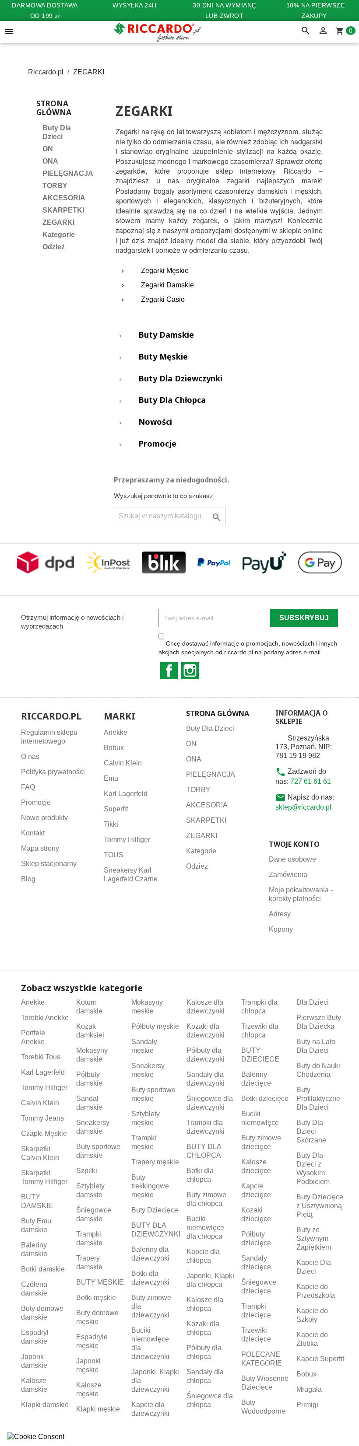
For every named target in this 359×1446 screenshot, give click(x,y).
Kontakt (33, 833)
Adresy (280, 914)
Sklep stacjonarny (49, 863)
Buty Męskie (163, 357)
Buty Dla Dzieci (56, 132)
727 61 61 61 (310, 781)
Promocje (157, 444)
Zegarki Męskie (165, 270)
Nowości (155, 422)
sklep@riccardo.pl (303, 807)
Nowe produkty (44, 817)
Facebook (169, 670)
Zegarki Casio (163, 299)
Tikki (111, 824)
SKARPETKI (63, 210)
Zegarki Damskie (167, 285)
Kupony (281, 929)
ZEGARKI (58, 222)
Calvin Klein (123, 763)
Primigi (307, 1404)
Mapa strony (40, 848)
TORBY (54, 185)
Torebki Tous (40, 1057)
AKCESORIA (63, 198)
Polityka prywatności (53, 771)
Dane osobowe (292, 859)
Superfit (116, 809)
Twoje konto (294, 844)
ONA (50, 161)
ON (47, 149)
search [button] (305, 31)
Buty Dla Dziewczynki (180, 378)
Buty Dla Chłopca (172, 400)
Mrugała (309, 1389)
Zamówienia (288, 874)
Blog (28, 879)
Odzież (53, 247)
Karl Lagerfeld (126, 793)
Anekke (115, 732)
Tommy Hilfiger (127, 839)
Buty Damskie (166, 335)
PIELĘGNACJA (66, 173)
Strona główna (53, 107)
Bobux (114, 747)
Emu (111, 778)
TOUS (113, 855)
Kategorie (58, 234)
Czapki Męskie (44, 1133)
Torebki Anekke (45, 1017)
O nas (30, 756)
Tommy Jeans (42, 1118)
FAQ (28, 787)
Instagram (190, 670)
